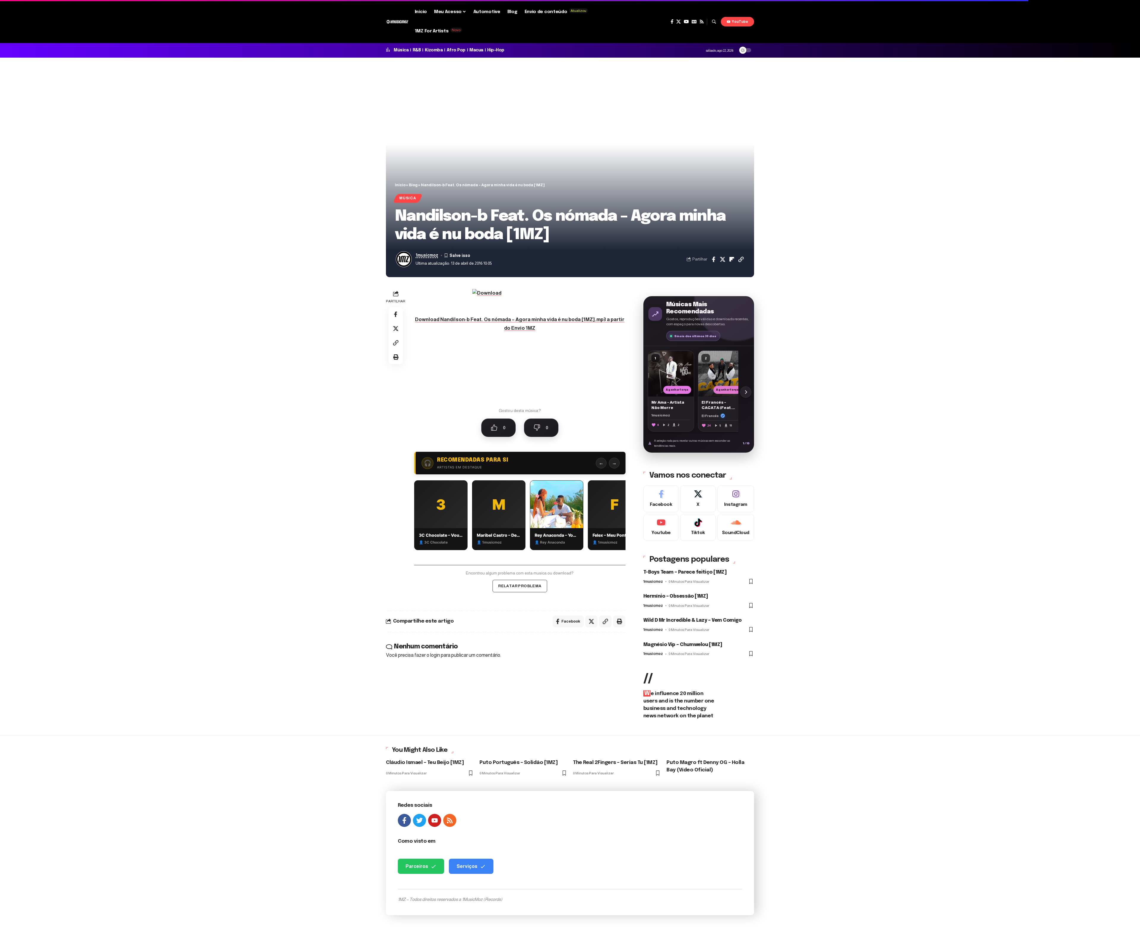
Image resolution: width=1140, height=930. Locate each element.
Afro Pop (456, 50)
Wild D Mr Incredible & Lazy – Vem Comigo (692, 620)
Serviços (467, 866)
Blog (413, 185)
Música (401, 50)
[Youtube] (661, 527)
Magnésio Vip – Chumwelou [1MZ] (682, 644)
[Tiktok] (698, 527)
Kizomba (434, 50)
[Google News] (694, 22)
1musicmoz (427, 255)
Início (400, 185)
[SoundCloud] (735, 527)
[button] (714, 22)
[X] (678, 22)
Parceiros (417, 866)
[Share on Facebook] (713, 259)
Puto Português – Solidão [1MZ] (518, 762)
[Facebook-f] (404, 820)
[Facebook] (672, 22)
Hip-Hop (495, 50)
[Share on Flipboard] (732, 259)
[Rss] (701, 22)
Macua (476, 50)
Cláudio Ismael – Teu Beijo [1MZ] (425, 762)
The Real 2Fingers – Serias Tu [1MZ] (615, 762)
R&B (417, 50)
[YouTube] (686, 22)
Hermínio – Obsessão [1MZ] (675, 596)
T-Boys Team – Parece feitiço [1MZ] (685, 572)
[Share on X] (722, 259)
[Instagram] (735, 498)
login (435, 655)
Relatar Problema (519, 586)
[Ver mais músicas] (745, 392)
